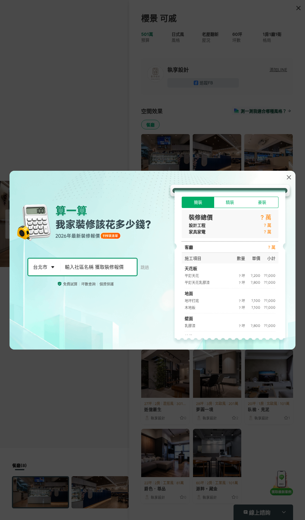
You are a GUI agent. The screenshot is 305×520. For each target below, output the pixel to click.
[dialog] (152, 260)
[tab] (198, 202)
